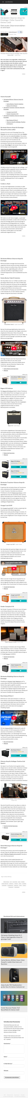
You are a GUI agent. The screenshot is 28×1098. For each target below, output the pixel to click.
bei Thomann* (7, 654)
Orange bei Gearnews (9, 587)
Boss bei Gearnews (8, 741)
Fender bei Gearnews (9, 656)
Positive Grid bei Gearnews (11, 826)
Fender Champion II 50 (12, 114)
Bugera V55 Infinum (8, 391)
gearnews (9, 2)
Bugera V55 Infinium (12, 105)
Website (6, 370)
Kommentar (7, 1043)
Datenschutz (10, 1095)
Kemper (10, 681)
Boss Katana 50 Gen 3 (12, 120)
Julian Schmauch (13, 32)
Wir (5, 1095)
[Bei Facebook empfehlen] (18, 877)
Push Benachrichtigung (19, 1096)
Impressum (16, 1095)
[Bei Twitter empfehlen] (24, 877)
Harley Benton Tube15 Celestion (15, 104)
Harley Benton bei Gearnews (11, 368)
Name (6, 1056)
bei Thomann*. (11, 366)
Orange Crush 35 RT (12, 112)
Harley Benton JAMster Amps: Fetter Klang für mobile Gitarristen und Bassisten (13, 962)
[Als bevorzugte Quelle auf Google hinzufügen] (4, 34)
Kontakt (22, 1095)
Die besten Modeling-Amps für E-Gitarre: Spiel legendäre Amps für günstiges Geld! (11, 937)
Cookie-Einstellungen (8, 1096)
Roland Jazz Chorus (17, 492)
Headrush (18, 681)
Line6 (13, 681)
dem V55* (3, 443)
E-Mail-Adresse (8, 1063)
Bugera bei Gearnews (9, 453)
